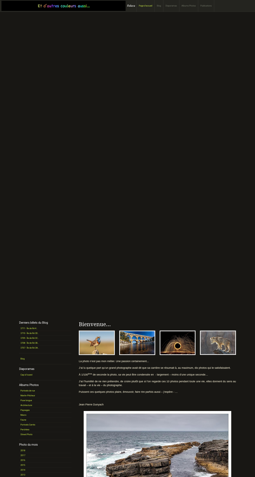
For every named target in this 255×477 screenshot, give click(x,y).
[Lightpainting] (178, 342)
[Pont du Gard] (137, 342)
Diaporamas (171, 6)
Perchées (25, 429)
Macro (23, 415)
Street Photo (26, 434)
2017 (23, 455)
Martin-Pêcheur (28, 395)
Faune (23, 420)
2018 (23, 450)
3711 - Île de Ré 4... (29, 328)
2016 (23, 460)
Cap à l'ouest (26, 375)
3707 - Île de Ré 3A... (30, 348)
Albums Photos (189, 6)
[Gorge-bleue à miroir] (97, 342)
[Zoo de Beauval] (218, 342)
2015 (23, 465)
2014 (23, 470)
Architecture (26, 405)
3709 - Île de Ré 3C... (30, 338)
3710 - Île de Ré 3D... (30, 333)
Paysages (25, 410)
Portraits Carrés (28, 425)
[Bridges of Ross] (157, 461)
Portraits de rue (28, 390)
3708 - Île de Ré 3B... (30, 343)
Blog (159, 6)
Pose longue (26, 400)
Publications (206, 6)
